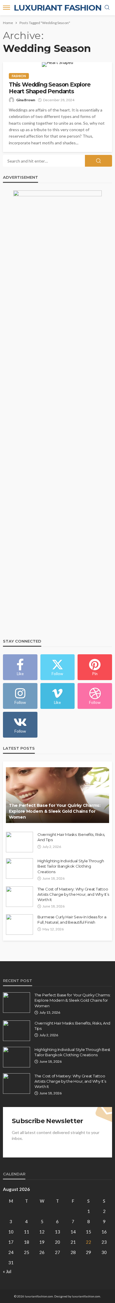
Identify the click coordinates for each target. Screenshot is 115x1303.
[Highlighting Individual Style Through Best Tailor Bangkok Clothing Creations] (19, 868)
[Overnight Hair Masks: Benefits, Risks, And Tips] (19, 842)
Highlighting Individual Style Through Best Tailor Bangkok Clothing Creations (70, 866)
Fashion (19, 76)
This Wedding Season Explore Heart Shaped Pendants (50, 88)
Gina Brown (25, 100)
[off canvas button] (6, 7)
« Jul (7, 1271)
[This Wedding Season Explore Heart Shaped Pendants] (57, 64)
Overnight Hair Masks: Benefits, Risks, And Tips (71, 837)
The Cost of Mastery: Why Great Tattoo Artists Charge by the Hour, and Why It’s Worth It (73, 894)
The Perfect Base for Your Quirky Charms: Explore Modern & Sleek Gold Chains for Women (55, 811)
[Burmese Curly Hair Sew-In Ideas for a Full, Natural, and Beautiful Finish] (19, 924)
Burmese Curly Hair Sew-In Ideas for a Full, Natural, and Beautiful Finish (71, 920)
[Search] (107, 7)
